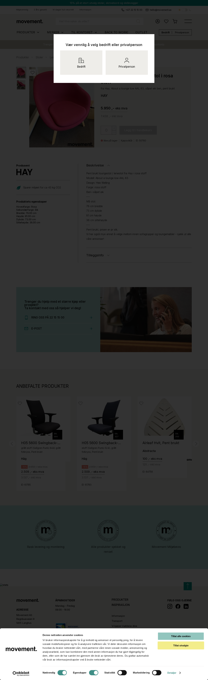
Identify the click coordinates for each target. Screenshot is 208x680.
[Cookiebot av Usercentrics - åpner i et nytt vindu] (21, 673)
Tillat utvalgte (180, 645)
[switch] (93, 672)
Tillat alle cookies (181, 636)
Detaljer (171, 672)
